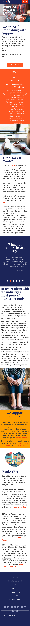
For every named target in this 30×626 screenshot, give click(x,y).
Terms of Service (15, 592)
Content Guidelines (15, 599)
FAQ (4, 202)
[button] (4, 104)
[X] (8, 608)
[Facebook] (5, 608)
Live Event (15, 596)
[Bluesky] (25, 608)
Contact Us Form (21, 438)
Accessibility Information (20, 615)
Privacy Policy (15, 577)
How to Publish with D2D (15, 581)
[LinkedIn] (11, 608)
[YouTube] (18, 608)
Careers (15, 603)
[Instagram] (15, 608)
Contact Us (15, 588)
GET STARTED (15, 65)
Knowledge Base (19, 445)
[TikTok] (21, 608)
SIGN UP (25, 2)
